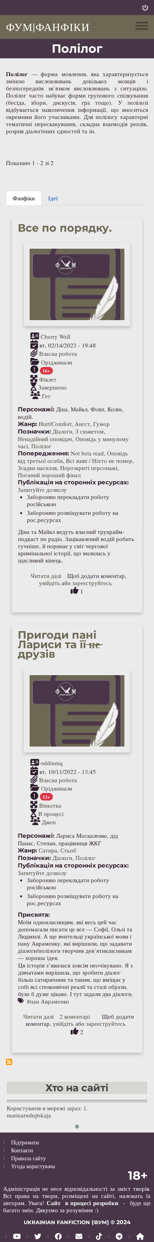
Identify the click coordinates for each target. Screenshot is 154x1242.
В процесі (51, 814)
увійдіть (49, 583)
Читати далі (46, 576)
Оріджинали (56, 362)
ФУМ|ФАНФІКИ (48, 26)
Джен (49, 822)
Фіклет (47, 379)
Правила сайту (28, 1158)
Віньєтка (50, 805)
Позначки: (34, 431)
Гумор (101, 424)
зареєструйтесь (92, 583)
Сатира (48, 850)
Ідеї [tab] (53, 198)
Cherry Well (55, 336)
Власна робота (58, 354)
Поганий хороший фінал (49, 475)
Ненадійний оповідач (45, 439)
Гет (46, 395)
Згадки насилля (37, 468)
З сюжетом (89, 431)
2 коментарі (75, 1016)
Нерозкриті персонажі (88, 468)
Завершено (52, 388)
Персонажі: (36, 409)
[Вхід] (145, 7)
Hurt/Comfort (55, 424)
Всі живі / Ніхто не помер (99, 461)
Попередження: (43, 453)
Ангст (82, 424)
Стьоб (68, 850)
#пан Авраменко (48, 1001)
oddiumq (52, 763)
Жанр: (27, 424)
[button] (77, 1127)
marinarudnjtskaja (29, 1115)
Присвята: (34, 914)
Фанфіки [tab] (24, 198)
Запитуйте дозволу (42, 489)
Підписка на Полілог (9, 1062)
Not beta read (87, 453)
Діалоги (62, 431)
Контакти (22, 1150)
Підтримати (25, 1142)
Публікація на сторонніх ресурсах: (73, 482)
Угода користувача (33, 1166)
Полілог (41, 446)
